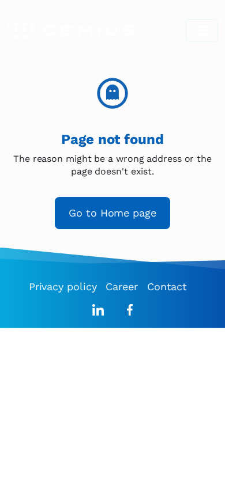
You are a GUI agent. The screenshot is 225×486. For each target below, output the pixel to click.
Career (121, 286)
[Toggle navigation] (202, 30)
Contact (167, 286)
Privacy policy (63, 286)
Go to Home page (112, 213)
